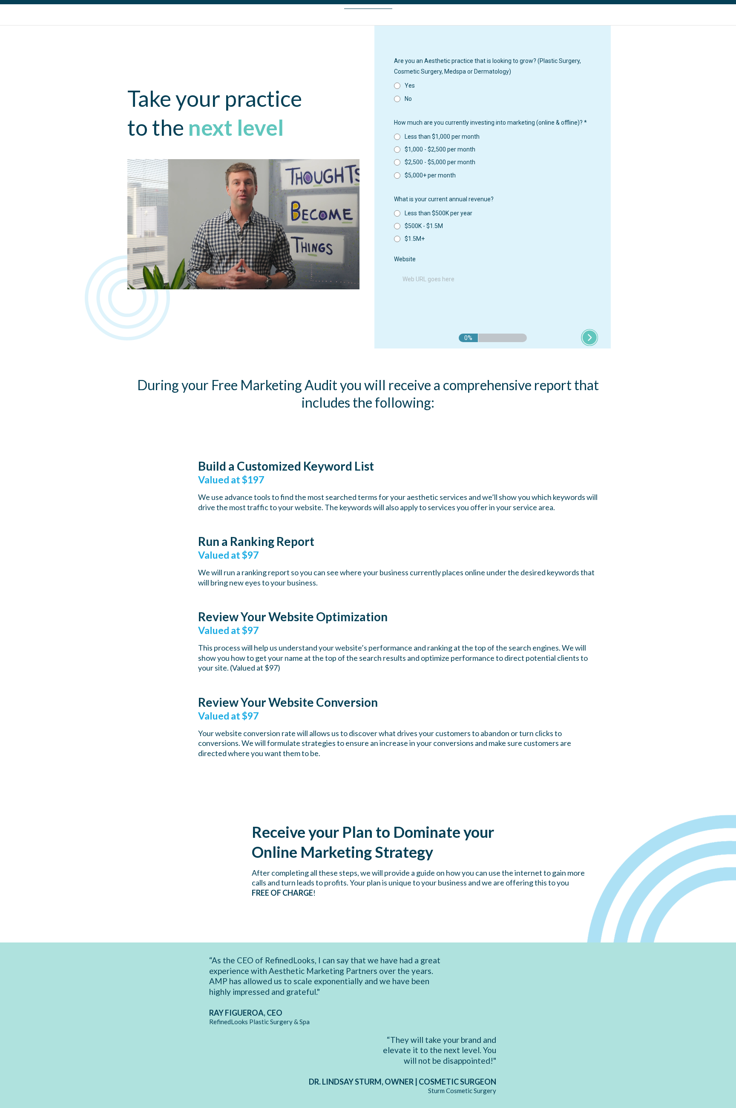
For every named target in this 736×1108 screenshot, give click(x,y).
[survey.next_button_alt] (589, 337)
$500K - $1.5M (424, 226)
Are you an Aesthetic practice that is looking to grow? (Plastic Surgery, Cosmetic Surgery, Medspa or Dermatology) (487, 66)
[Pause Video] (243, 217)
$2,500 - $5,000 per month (440, 162)
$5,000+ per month (430, 175)
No (408, 98)
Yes (410, 85)
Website (405, 259)
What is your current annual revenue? (444, 199)
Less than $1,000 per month (442, 136)
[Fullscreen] (351, 282)
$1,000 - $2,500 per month (440, 149)
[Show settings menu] (335, 282)
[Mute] (319, 282)
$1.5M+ (415, 238)
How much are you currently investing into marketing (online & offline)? (490, 122)
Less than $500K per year (438, 213)
